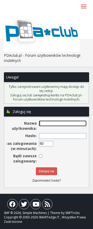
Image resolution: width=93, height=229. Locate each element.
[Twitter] (24, 205)
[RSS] (47, 205)
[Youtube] (35, 205)
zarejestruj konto (46, 95)
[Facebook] (12, 205)
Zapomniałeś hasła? (46, 180)
